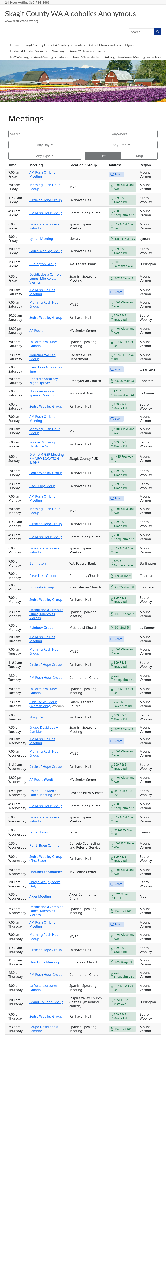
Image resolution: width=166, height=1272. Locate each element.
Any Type (43, 156)
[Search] (77, 134)
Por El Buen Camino (44, 845)
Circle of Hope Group (45, 200)
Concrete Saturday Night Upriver (43, 381)
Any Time (120, 145)
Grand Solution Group (46, 1002)
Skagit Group (39, 717)
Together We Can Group (42, 357)
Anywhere (119, 134)
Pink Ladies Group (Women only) (43, 704)
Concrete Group (41, 587)
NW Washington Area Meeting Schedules (39, 57)
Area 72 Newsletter (86, 57)
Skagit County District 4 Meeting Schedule (53, 45)
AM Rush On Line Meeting (42, 174)
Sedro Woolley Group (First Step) (45, 858)
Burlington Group (42, 264)
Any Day (43, 145)
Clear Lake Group (42, 575)
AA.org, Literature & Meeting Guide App (133, 57)
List (103, 156)
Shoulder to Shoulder (45, 872)
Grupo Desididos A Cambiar (43, 729)
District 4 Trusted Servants (28, 51)
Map (139, 156)
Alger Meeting (40, 896)
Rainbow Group (41, 627)
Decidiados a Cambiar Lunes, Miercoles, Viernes (46, 278)
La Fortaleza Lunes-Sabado (44, 550)
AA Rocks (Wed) (41, 779)
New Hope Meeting (44, 962)
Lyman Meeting (41, 238)
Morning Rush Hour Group (44, 187)
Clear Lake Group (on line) (45, 369)
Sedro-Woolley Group (45, 251)
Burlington (37, 563)
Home (14, 45)
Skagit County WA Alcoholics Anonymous (70, 13)
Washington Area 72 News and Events (78, 51)
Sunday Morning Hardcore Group (42, 444)
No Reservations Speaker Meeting (42, 393)
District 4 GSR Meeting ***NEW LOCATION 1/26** (46, 458)
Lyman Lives (38, 832)
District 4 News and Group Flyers (110, 45)
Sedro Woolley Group (45, 317)
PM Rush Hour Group (45, 213)
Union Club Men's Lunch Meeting (42, 793)
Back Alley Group (42, 486)
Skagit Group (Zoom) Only (45, 884)
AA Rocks (36, 330)
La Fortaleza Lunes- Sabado (44, 226)
